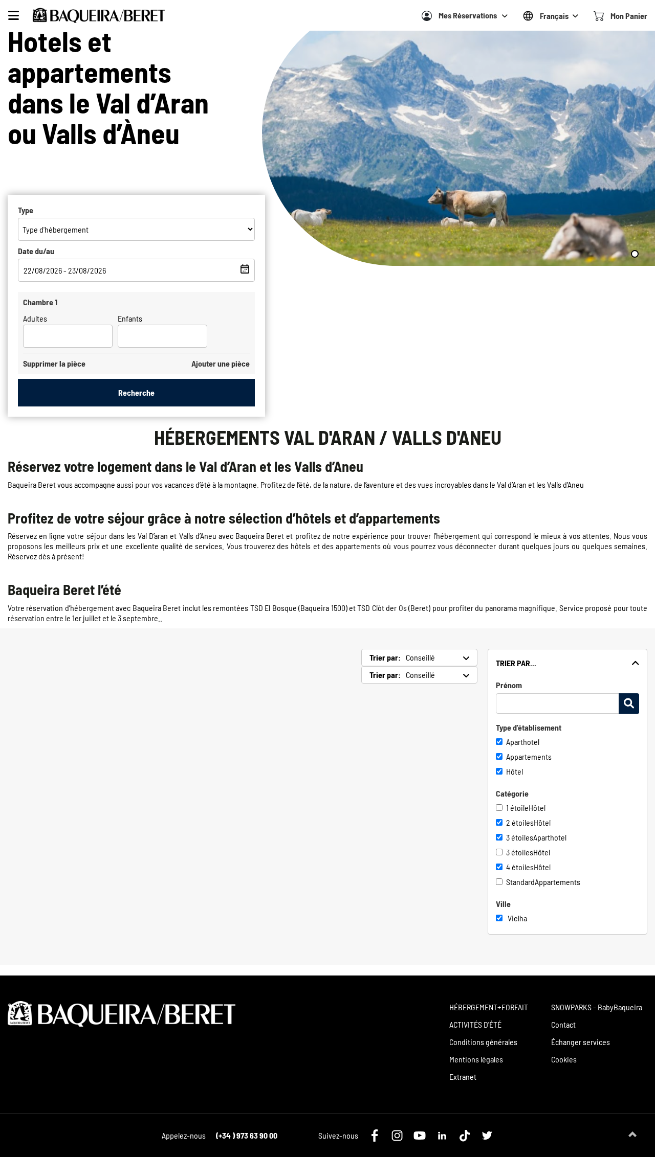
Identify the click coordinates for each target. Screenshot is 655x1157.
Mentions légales (476, 1059)
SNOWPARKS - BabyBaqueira (596, 1007)
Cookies (564, 1059)
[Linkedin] (442, 1135)
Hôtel (514, 771)
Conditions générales (483, 1042)
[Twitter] (487, 1135)
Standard (520, 882)
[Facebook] (374, 1135)
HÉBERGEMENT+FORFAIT (488, 1007)
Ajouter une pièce (220, 363)
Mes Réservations (468, 15)
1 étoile (517, 807)
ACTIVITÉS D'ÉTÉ (475, 1024)
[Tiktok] (464, 1135)
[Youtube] (419, 1135)
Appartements (529, 756)
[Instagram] (397, 1135)
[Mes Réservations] (427, 15)
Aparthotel (522, 741)
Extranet (462, 1076)
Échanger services (580, 1042)
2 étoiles (520, 822)
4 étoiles (520, 867)
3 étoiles (519, 837)
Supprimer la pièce (54, 363)
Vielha (517, 918)
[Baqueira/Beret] (99, 15)
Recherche (136, 392)
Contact (563, 1024)
